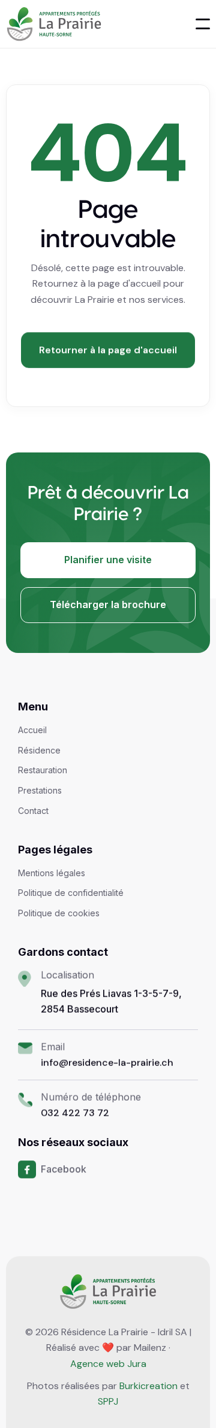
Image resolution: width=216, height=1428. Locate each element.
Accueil (32, 730)
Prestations (40, 790)
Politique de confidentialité (71, 893)
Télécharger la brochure (108, 604)
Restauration (42, 770)
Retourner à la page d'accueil (108, 350)
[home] (53, 24)
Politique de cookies (59, 913)
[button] (203, 24)
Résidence (39, 750)
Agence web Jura (108, 1363)
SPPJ (108, 1401)
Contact (33, 811)
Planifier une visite (108, 560)
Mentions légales (51, 873)
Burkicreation (148, 1386)
